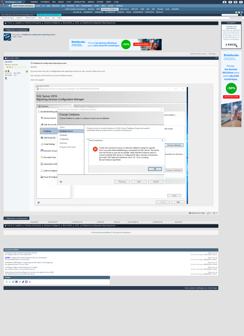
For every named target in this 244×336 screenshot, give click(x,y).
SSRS (77, 23)
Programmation (86, 6)
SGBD (97, 6)
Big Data (91, 9)
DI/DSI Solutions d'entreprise (23, 6)
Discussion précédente (102, 233)
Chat (68, 2)
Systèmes (119, 6)
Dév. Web (70, 6)
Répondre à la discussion (16, 30)
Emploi (91, 2)
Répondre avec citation (198, 213)
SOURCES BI (149, 12)
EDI (77, 6)
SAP (153, 9)
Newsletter (79, 2)
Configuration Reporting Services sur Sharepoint (28, 258)
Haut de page (212, 288)
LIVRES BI (120, 12)
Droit (108, 2)
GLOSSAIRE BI (138, 12)
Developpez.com (201, 288)
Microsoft (55, 6)
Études (100, 2)
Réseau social (30, 18)
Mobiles (111, 6)
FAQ (54, 2)
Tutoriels (44, 2)
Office (103, 6)
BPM (98, 9)
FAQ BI (128, 12)
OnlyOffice (175, 9)
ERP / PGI (134, 9)
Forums (34, 2)
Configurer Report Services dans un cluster (21, 267)
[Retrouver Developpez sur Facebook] (242, 12)
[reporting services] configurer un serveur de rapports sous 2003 (29, 272)
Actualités (34, 222)
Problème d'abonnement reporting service (21, 253)
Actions (19, 18)
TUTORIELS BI (110, 12)
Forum (9, 23)
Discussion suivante (121, 233)
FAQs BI (117, 222)
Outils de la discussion (198, 54)
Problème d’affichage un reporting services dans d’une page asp (29, 263)
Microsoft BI (67, 23)
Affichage (212, 54)
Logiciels (18, 23)
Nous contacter (190, 288)
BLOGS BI (159, 12)
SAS (148, 9)
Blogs (61, 2)
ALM (48, 6)
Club (116, 2)
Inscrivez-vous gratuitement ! (49, 15)
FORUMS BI (99, 12)
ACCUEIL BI (77, 12)
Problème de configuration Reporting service (38, 35)
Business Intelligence (109, 9)
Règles (59, 18)
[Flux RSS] (236, 12)
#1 (216, 58)
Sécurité (160, 9)
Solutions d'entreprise (33, 23)
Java (63, 6)
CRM (142, 9)
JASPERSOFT (88, 12)
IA (43, 6)
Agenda (47, 18)
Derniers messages (8, 18)
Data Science (124, 9)
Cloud (38, 6)
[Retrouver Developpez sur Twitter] (239, 12)
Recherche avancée (236, 18)
